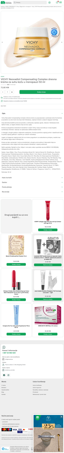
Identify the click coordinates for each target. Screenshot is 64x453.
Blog (3, 392)
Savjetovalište (5, 389)
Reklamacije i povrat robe (39, 394)
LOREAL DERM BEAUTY (10, 6)
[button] (2, 42)
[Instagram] (8, 375)
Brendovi (4, 387)
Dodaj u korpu (41, 92)
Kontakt (4, 394)
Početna (2, 6)
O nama (4, 385)
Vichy (18, 6)
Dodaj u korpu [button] (48, 230)
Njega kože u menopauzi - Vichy (27, 6)
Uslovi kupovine (37, 387)
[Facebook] (4, 375)
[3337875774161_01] (32, 42)
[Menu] (60, 2)
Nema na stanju (47, 265)
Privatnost (35, 392)
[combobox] (30, 2)
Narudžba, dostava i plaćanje (40, 389)
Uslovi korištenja (37, 385)
